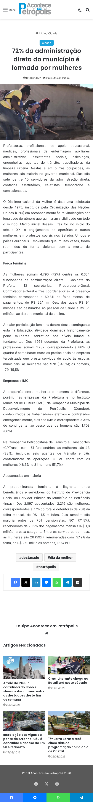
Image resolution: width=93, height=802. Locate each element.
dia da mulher (61, 557)
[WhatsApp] (57, 582)
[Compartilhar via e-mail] (77, 582)
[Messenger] (46, 582)
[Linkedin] (36, 582)
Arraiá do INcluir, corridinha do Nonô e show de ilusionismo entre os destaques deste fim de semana (24, 691)
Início (42, 33)
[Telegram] (67, 582)
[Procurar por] (87, 11)
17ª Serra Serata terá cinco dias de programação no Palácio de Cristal (68, 745)
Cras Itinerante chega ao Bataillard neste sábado (68, 680)
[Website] (46, 633)
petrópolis (47, 567)
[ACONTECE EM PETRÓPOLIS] (35, 9)
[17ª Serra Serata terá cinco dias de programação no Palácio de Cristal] (69, 723)
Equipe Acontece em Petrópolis (47, 626)
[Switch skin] (80, 11)
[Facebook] (15, 582)
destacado (30, 557)
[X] (25, 582)
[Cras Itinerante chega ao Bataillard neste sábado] (69, 665)
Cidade (53, 33)
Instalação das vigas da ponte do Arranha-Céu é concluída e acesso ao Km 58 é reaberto (24, 741)
